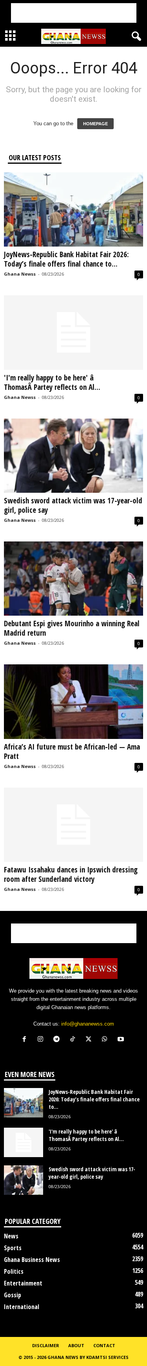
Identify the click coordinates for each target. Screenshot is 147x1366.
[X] (90, 1040)
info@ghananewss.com (87, 1024)
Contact (104, 1345)
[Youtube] (121, 1040)
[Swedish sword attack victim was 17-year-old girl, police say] (73, 456)
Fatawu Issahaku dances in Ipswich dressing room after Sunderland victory (71, 874)
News (11, 1236)
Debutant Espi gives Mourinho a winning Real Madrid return (72, 628)
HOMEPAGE (95, 123)
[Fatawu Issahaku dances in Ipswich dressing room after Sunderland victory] (73, 825)
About (76, 1345)
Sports (13, 1247)
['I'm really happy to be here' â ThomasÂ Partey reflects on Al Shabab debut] (73, 332)
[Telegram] (58, 1040)
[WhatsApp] (106, 1040)
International (21, 1306)
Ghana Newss (20, 274)
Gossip (12, 1295)
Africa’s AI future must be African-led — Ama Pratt (72, 751)
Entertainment (23, 1283)
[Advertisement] (73, 13)
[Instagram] (42, 1040)
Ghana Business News (32, 1259)
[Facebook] (26, 1040)
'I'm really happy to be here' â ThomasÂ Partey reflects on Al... (52, 382)
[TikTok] (74, 1040)
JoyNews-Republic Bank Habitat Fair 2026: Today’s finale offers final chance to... (66, 259)
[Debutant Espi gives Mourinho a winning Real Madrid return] (73, 578)
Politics (14, 1271)
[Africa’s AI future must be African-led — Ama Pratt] (73, 701)
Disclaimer (45, 1345)
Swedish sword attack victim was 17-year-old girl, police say (73, 505)
